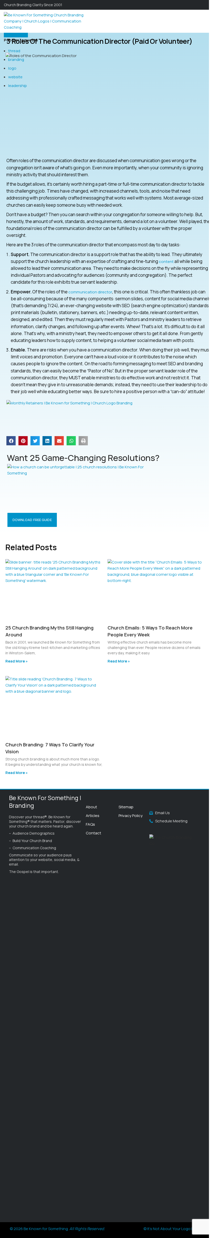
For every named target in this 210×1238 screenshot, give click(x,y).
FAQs (90, 824)
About (91, 807)
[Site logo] (46, 21)
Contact (93, 833)
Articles (92, 815)
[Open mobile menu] (204, 21)
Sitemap (126, 807)
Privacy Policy (131, 815)
